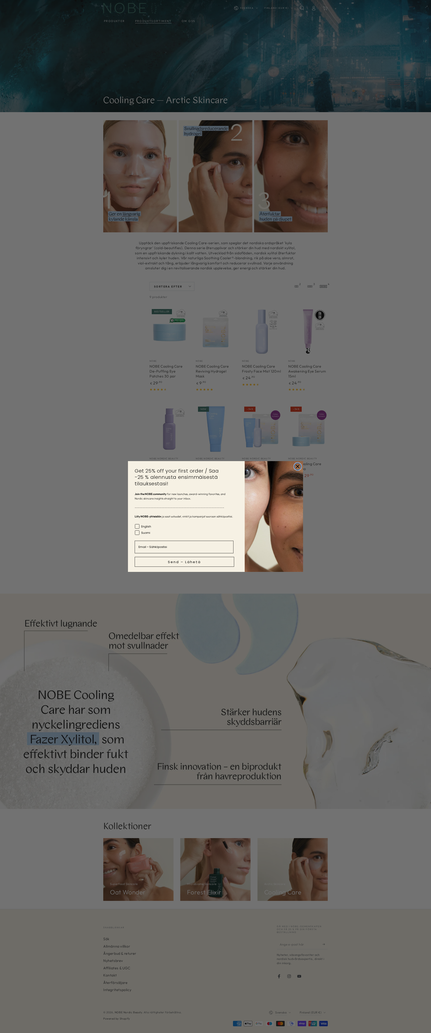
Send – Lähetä (184, 562)
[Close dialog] (297, 466)
